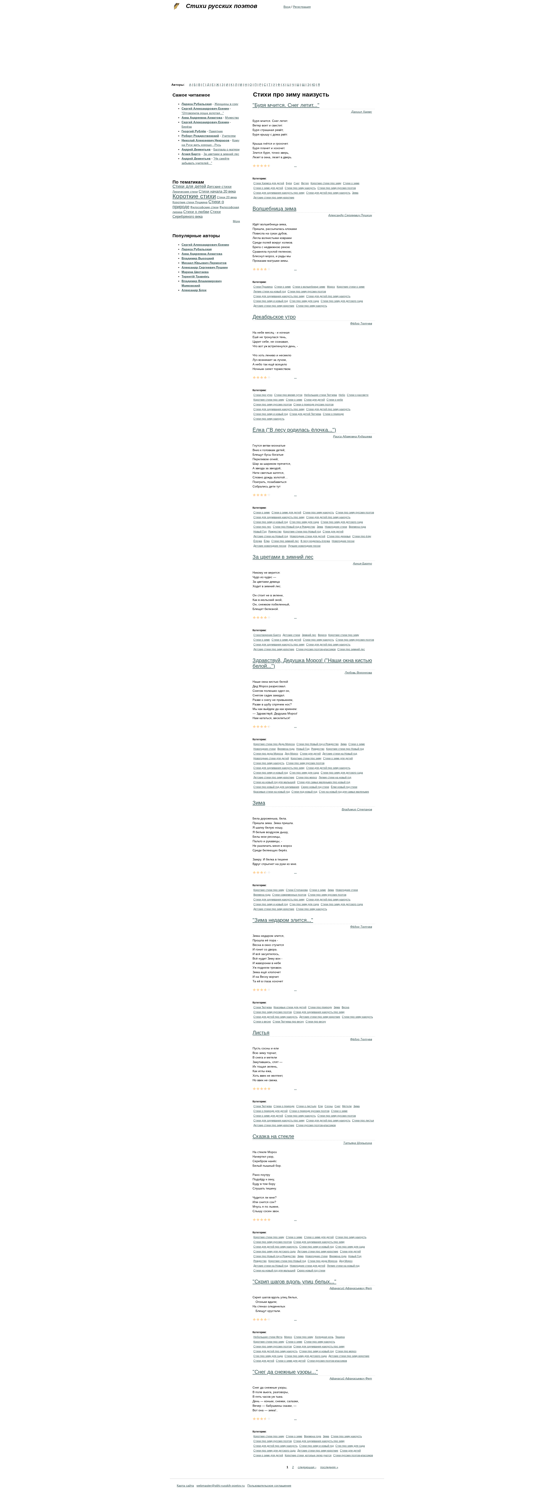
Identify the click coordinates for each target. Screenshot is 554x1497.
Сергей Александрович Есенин (205, 108)
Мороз (331, 286)
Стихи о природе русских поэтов (313, 404)
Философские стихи (204, 207)
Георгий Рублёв (194, 131)
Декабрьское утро (274, 317)
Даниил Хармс (361, 111)
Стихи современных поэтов (289, 894)
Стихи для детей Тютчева (305, 414)
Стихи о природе (333, 414)
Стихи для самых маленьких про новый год (323, 782)
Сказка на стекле (273, 1136)
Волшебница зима (274, 208)
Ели (320, 1106)
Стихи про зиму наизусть (300, 188)
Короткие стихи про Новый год (302, 531)
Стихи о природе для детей (270, 1111)
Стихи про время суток (288, 395)
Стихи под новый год (304, 791)
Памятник (216, 131)
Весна (345, 1007)
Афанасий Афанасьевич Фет (351, 1288)
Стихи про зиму (303, 1337)
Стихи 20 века (227, 197)
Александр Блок (194, 290)
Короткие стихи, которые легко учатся (308, 1455)
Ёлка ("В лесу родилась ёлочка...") (294, 430)
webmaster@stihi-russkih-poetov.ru (220, 1485)
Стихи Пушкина (263, 286)
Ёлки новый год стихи (344, 787)
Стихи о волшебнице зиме (309, 286)
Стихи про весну (316, 1021)
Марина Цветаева (195, 272)
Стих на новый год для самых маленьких (344, 791)
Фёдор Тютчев (361, 323)
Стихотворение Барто (267, 635)
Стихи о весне (262, 1021)
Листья (261, 1033)
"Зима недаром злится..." (283, 920)
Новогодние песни (343, 541)
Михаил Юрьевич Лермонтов (204, 263)
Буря (289, 183)
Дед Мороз (291, 753)
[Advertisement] (277, 50)
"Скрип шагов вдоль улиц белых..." (294, 1281)
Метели (347, 1106)
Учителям (229, 135)
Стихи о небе (335, 399)
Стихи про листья (363, 1120)
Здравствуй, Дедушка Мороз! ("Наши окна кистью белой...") (312, 663)
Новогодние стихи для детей (307, 536)
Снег (297, 183)
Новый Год (260, 531)
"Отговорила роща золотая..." (203, 113)
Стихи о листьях (306, 1106)
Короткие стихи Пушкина (190, 202)
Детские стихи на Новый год (270, 536)
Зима (355, 192)
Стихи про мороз (306, 777)
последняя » (329, 1467)
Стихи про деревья (339, 536)
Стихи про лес (262, 526)
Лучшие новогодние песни (304, 545)
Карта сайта (185, 1485)
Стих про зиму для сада (304, 301)
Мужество (232, 117)
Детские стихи (291, 635)
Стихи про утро (262, 395)
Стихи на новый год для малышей (274, 782)
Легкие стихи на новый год (269, 291)
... (295, 165)
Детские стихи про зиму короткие (273, 197)
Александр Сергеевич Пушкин (350, 215)
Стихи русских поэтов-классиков (316, 649)
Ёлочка (257, 541)
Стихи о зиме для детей (268, 188)
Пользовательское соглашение (269, 1485)
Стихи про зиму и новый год (270, 301)
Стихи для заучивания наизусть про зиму (278, 192)
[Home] (176, 6)
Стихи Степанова (297, 890)
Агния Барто (362, 563)
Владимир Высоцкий (198, 258)
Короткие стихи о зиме (351, 286)
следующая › (307, 1467)
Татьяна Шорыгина (357, 1143)
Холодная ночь (324, 1337)
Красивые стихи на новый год (271, 791)
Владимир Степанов (357, 809)
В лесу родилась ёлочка (315, 541)
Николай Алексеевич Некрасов (205, 140)
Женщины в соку (226, 104)
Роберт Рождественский (200, 135)
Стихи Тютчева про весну (288, 1021)
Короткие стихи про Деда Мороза (274, 744)
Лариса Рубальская (197, 104)
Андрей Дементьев (196, 149)
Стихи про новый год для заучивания (276, 787)
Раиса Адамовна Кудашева (352, 436)
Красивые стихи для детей (290, 1007)
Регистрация (302, 6)
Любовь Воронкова (358, 672)
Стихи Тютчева (262, 1007)
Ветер (305, 183)
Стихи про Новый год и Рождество (294, 526)
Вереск (322, 635)
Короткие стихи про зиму (326, 183)
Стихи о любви (196, 212)
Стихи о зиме (351, 183)
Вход (286, 6)
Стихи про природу (320, 1007)
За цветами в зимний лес (283, 557)
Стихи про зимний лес (285, 541)
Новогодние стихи (336, 526)
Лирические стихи (185, 191)
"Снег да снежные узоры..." (285, 1372)
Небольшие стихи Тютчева (320, 395)
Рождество (275, 531)
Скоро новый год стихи (315, 787)
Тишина (340, 1337)
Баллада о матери (226, 149)
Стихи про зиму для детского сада (342, 301)
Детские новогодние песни (269, 545)
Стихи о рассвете (358, 395)
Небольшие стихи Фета (267, 1337)
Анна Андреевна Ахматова (202, 117)
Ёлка (267, 541)
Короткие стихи (194, 196)
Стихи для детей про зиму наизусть (328, 192)
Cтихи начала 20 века (217, 191)
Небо (342, 395)
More (236, 221)
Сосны (329, 1106)
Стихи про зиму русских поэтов (336, 188)
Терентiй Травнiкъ (195, 276)
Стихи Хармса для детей (268, 183)
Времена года (357, 526)
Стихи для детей (314, 399)
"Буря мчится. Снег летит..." (286, 105)
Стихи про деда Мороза (268, 753)
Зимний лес (309, 635)
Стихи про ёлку (361, 536)
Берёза (187, 126)
